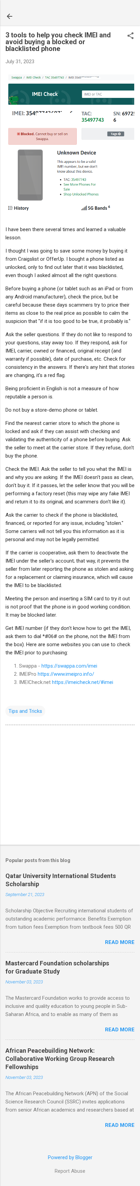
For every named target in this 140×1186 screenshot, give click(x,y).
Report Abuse (70, 1171)
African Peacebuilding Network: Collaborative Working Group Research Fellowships (60, 1058)
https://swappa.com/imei (69, 666)
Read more (120, 942)
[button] (130, 36)
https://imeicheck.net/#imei (82, 682)
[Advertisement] (70, 786)
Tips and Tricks (25, 711)
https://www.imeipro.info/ (66, 674)
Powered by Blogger (70, 1157)
